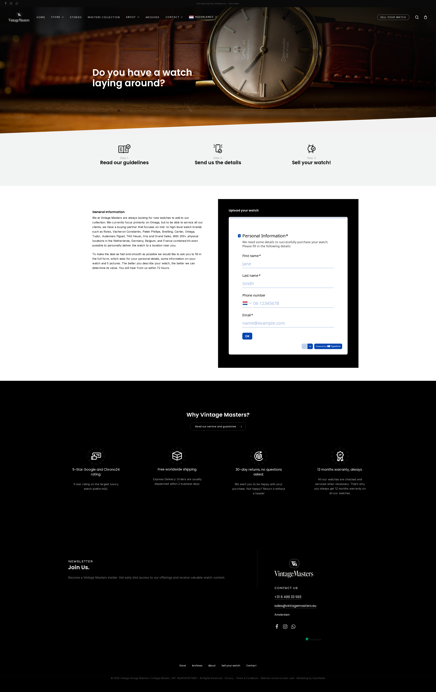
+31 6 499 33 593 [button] (287, 597)
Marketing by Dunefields (311, 678)
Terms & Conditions (247, 678)
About (212, 665)
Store (183, 665)
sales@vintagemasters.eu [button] (295, 605)
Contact (251, 665)
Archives (197, 665)
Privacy (229, 678)
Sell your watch (231, 665)
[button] (218, 426)
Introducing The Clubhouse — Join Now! (218, 3)
